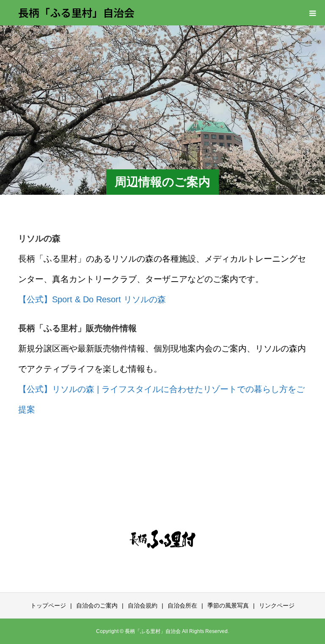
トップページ (48, 605)
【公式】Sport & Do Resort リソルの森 (92, 299)
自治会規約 (142, 605)
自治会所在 (182, 605)
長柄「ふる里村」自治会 (76, 12)
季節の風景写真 (228, 605)
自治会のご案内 (97, 605)
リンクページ (277, 605)
